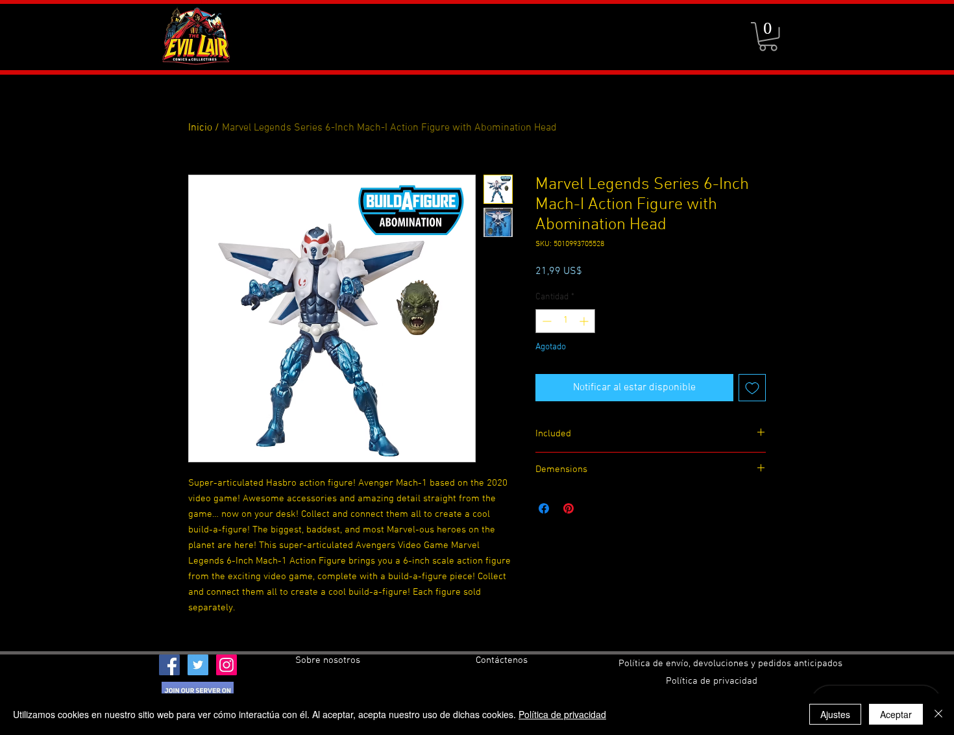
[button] (768, 36)
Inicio (200, 127)
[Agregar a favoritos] (752, 387)
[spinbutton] (565, 321)
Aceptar (896, 714)
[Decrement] (545, 321)
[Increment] (585, 321)
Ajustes (835, 714)
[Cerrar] (938, 714)
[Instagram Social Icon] (226, 664)
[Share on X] (593, 508)
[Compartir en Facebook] (544, 508)
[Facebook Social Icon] (169, 664)
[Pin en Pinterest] (568, 508)
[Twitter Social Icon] (198, 664)
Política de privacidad (562, 714)
